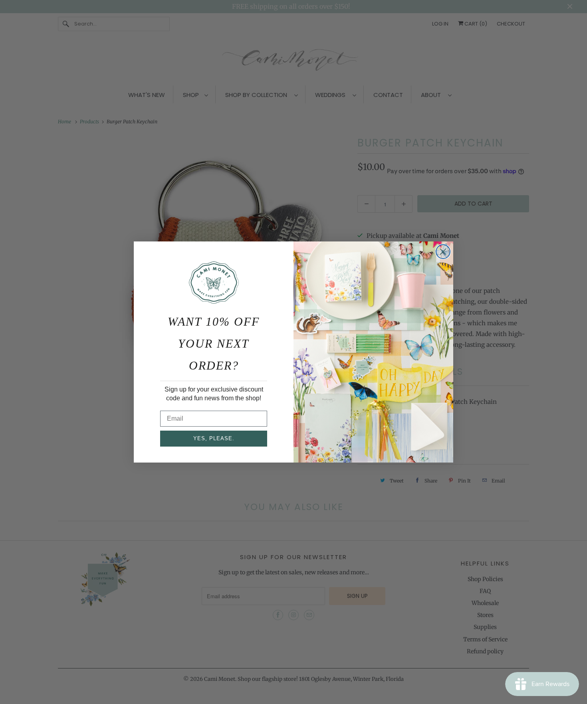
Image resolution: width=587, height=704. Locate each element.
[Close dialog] (443, 252)
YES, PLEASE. (213, 438)
